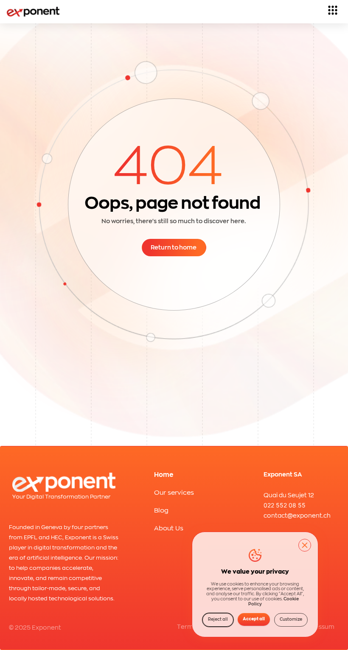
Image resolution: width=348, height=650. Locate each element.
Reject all (218, 619)
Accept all (254, 619)
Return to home (173, 247)
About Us (168, 528)
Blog (161, 510)
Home (163, 475)
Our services (174, 493)
